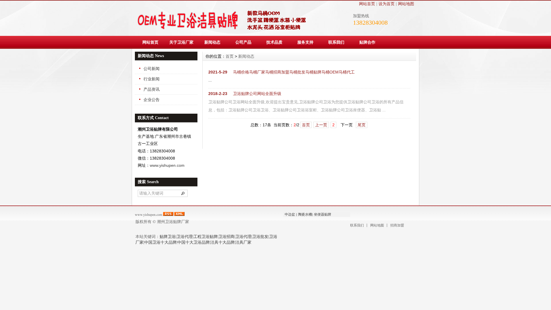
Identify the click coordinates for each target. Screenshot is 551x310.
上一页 (321, 125)
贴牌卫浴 (168, 236)
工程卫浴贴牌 (205, 236)
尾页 (362, 125)
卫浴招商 (226, 236)
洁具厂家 (243, 242)
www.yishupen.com (167, 165)
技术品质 (274, 42)
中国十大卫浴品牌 (193, 242)
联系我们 (336, 42)
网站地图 (406, 3)
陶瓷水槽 (305, 214)
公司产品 (243, 42)
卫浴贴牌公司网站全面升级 (257, 93)
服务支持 (305, 42)
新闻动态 (212, 42)
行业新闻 (151, 79)
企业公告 (151, 99)
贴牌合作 (367, 42)
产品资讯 (151, 89)
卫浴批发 (260, 236)
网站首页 (367, 3)
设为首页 (387, 3)
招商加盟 (397, 225)
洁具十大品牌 (222, 242)
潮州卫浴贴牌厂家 (173, 221)
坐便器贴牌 (322, 214)
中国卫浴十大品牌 (160, 242)
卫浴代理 (184, 236)
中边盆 (290, 214)
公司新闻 (151, 68)
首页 (230, 56)
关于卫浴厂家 (181, 42)
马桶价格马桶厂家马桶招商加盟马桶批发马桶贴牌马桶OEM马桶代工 (294, 72)
